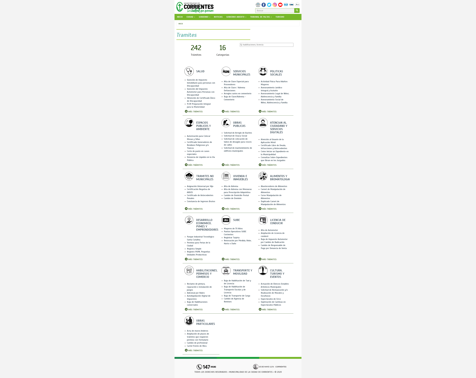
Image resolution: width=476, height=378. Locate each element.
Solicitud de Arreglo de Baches (238, 133)
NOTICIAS (218, 17)
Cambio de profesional (197, 343)
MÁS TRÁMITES (195, 111)
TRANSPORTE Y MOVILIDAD (242, 272)
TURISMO (279, 17)
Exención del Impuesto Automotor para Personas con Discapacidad (200, 92)
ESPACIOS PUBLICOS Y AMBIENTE (203, 126)
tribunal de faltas (260, 17)
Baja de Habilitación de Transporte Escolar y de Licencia (235, 289)
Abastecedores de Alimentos (274, 186)
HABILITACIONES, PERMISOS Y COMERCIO (206, 274)
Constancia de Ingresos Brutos (201, 201)
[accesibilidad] (258, 5)
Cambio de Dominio (232, 198)
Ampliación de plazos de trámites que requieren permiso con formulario (198, 337)
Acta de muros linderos (197, 331)
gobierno (204, 17)
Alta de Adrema (231, 186)
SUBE (236, 220)
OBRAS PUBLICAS (239, 124)
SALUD (200, 71)
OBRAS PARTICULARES (205, 322)
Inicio (180, 24)
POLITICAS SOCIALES (276, 72)
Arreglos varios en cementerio (237, 93)
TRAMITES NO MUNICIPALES (205, 177)
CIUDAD (190, 17)
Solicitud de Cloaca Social (235, 136)
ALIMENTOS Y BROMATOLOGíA (280, 177)
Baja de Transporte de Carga (237, 295)
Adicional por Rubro (196, 293)
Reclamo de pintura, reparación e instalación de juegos (199, 287)
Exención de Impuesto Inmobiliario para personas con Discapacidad (201, 83)
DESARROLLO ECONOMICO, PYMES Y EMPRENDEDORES (207, 225)
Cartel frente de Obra (197, 346)
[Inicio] (195, 7)
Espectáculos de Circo (271, 299)
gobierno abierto (235, 17)
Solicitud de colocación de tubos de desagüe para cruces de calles (238, 142)
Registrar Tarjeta (231, 237)
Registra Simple (194, 248)
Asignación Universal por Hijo (200, 186)
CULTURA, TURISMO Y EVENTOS (277, 274)
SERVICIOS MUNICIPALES (241, 72)
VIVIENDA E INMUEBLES (240, 177)
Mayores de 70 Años (233, 228)
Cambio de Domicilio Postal (236, 195)
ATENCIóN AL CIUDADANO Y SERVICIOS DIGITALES (278, 127)
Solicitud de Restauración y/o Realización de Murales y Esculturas (274, 293)
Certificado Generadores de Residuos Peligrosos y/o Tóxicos (199, 145)
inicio (180, 17)
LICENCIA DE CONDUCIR (277, 221)
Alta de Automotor (269, 230)
